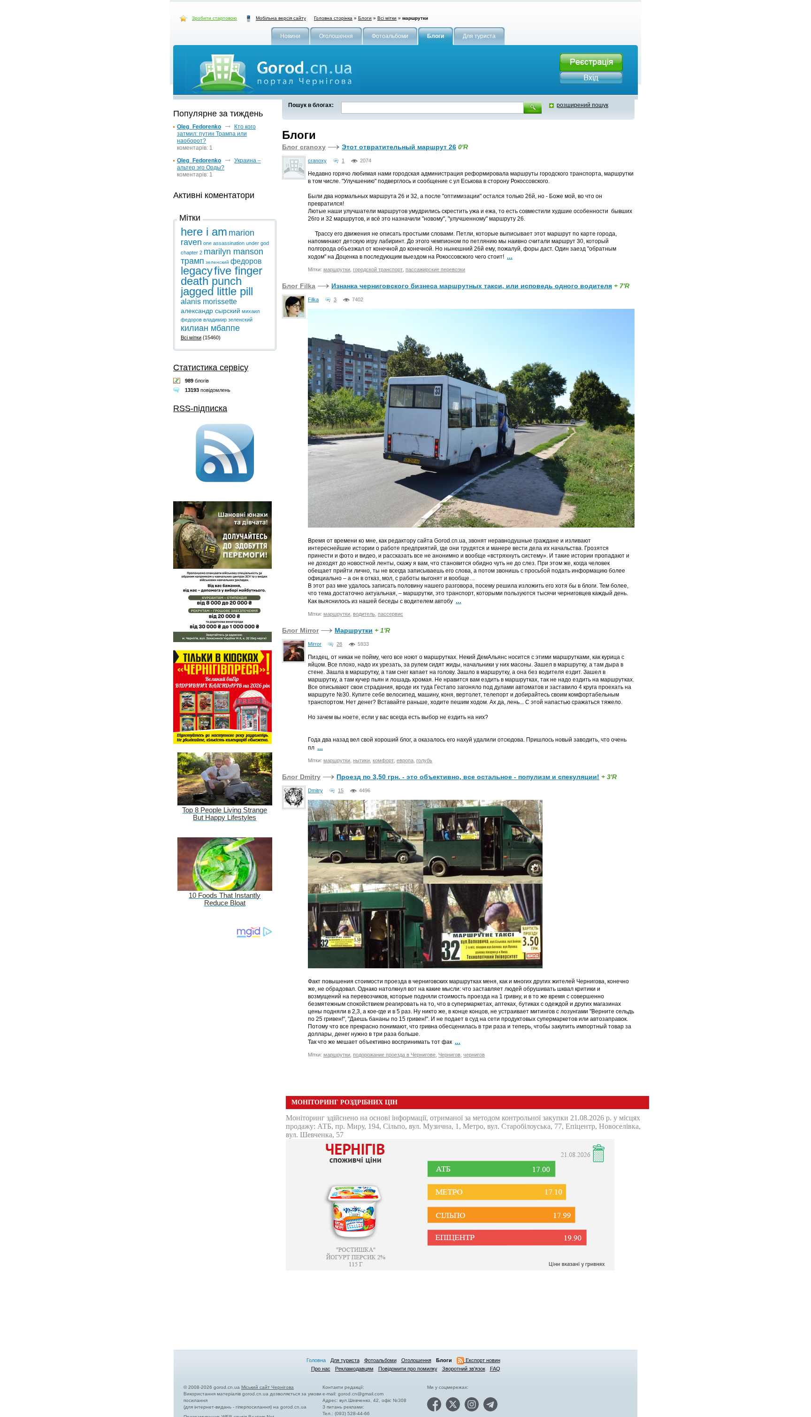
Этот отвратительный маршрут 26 (399, 147)
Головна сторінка (333, 18)
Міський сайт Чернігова (267, 1387)
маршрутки (336, 269)
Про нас (320, 1368)
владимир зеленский (227, 319)
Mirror (314, 644)
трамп (192, 261)
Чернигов (449, 1054)
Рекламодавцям (354, 1368)
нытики (361, 760)
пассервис (390, 614)
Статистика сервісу (210, 367)
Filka (313, 299)
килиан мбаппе (210, 328)
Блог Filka (298, 286)
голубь (424, 760)
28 (339, 644)
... (510, 256)
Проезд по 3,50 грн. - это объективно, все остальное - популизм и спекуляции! (468, 777)
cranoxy (317, 160)
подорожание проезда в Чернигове (394, 1054)
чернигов (474, 1054)
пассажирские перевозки (435, 269)
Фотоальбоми (380, 1360)
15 (341, 790)
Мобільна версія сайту (281, 18)
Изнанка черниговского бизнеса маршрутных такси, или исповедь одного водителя (471, 286)
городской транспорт (378, 269)
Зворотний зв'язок (463, 1368)
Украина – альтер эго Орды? (219, 164)
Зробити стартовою (214, 18)
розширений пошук (582, 105)
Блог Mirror (300, 630)
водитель (364, 614)
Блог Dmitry (301, 777)
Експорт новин (482, 1360)
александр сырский (210, 310)
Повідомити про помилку (407, 1368)
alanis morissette (209, 302)
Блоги (365, 18)
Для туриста (345, 1360)
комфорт (383, 760)
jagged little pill (217, 291)
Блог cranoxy (304, 147)
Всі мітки (387, 18)
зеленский (217, 262)
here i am (204, 231)
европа (405, 760)
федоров (246, 261)
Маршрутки (354, 630)
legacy (197, 270)
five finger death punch (221, 275)
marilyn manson (233, 251)
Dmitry (315, 790)
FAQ (495, 1368)
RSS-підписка (200, 408)
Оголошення (416, 1360)
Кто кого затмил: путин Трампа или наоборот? (216, 133)
